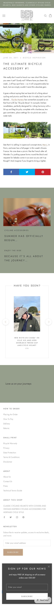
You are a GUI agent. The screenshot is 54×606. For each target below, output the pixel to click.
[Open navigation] (3, 15)
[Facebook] (4, 517)
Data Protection (9, 452)
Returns (6, 428)
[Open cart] (50, 15)
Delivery (6, 423)
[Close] (49, 567)
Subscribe (27, 596)
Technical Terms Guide (12, 490)
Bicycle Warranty (10, 443)
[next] (48, 322)
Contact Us (7, 481)
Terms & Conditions (11, 457)
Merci (44, 144)
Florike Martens (17, 99)
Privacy (6, 448)
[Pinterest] (23, 517)
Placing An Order (10, 414)
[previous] (5, 322)
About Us (7, 476)
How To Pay (8, 419)
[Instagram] (17, 517)
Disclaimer (7, 461)
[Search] (45, 15)
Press (5, 486)
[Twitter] (11, 517)
